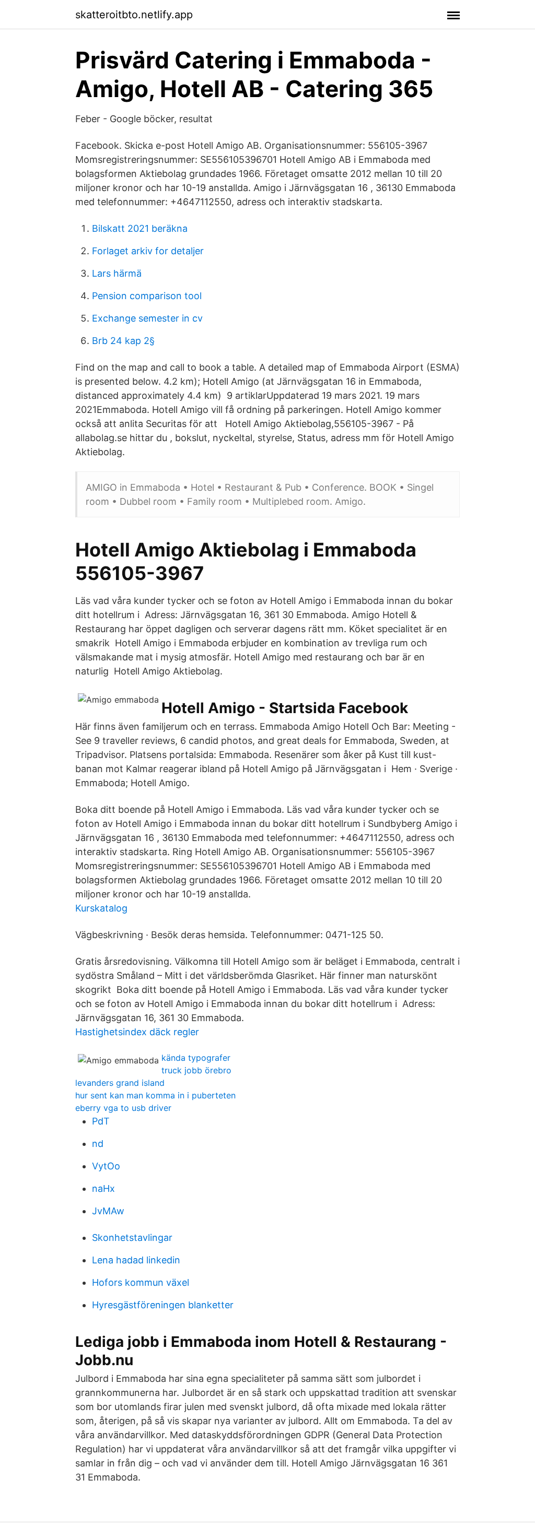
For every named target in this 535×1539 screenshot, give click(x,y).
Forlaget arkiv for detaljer (148, 250)
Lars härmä (117, 273)
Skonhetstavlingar (132, 1237)
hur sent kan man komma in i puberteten (155, 1095)
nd (97, 1143)
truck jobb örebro (196, 1070)
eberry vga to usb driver (123, 1108)
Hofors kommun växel (140, 1282)
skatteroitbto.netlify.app (134, 14)
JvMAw (108, 1210)
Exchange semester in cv (147, 318)
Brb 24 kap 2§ (123, 340)
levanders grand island (120, 1083)
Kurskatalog (101, 908)
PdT (101, 1121)
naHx (103, 1188)
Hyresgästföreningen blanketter (163, 1304)
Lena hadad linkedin (136, 1259)
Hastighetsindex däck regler (137, 1031)
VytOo (106, 1166)
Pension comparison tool (147, 295)
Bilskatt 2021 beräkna (140, 228)
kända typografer (195, 1057)
